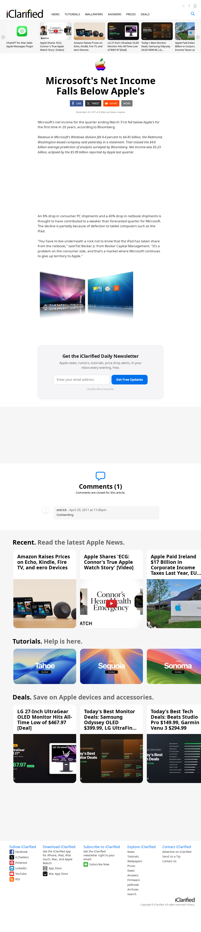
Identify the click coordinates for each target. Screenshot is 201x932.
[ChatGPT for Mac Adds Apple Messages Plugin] (22, 39)
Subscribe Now (99, 864)
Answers (133, 875)
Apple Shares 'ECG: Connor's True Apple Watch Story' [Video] (52, 46)
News (131, 852)
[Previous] (3, 37)
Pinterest (21, 863)
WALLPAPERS (94, 14)
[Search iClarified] (193, 14)
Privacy (190, 904)
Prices (131, 866)
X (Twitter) (21, 857)
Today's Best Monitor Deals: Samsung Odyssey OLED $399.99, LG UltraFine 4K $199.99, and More (156, 50)
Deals (131, 870)
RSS (17, 879)
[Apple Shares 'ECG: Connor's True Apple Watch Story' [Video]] (55, 39)
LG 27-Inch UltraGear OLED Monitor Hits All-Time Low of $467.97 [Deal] (123, 46)
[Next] (198, 37)
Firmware (133, 880)
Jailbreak (133, 885)
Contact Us (169, 861)
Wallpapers (134, 861)
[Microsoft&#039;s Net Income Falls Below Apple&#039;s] (87, 299)
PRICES (131, 14)
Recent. (24, 542)
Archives (133, 889)
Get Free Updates (129, 379)
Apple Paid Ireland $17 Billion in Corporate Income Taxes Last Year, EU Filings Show (174, 567)
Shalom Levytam (117, 112)
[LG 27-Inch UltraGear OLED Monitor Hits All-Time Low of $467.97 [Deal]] (123, 39)
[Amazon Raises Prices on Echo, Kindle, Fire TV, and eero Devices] (89, 39)
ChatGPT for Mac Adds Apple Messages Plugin (19, 44)
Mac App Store (58, 874)
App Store (55, 868)
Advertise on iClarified (176, 852)
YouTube (20, 874)
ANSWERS (114, 14)
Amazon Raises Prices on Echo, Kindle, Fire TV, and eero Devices (88, 46)
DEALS (145, 14)
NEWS (55, 14)
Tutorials (133, 856)
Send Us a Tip (171, 856)
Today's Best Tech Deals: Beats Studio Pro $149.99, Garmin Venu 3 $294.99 (175, 719)
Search (131, 894)
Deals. (22, 697)
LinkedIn (21, 868)
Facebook (21, 852)
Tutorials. (27, 641)
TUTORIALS (72, 14)
